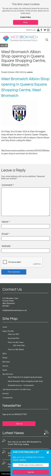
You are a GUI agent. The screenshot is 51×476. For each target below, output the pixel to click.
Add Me (31, 472)
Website (6, 246)
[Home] (20, 38)
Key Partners (7, 374)
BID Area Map (19, 345)
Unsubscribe (7, 398)
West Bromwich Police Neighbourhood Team (25, 381)
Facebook (41, 30)
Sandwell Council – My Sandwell (21, 385)
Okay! (25, 22)
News (4, 370)
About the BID (8, 331)
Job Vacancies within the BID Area (16, 389)
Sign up (19, 424)
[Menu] (4, 45)
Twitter (44, 30)
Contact (5, 394)
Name (6, 221)
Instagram (48, 30)
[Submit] (47, 40)
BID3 (4, 354)
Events (5, 366)
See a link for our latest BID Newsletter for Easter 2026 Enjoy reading (24, 443)
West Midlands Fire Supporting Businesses (25, 377)
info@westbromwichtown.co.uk (14, 310)
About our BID (13, 334)
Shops (4, 358)
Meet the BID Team (16, 342)
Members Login (31, 30)
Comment (8, 185)
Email (5, 234)
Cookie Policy (25, 17)
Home (4, 327)
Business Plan (13, 338)
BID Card (6, 362)
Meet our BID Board (16, 349)
